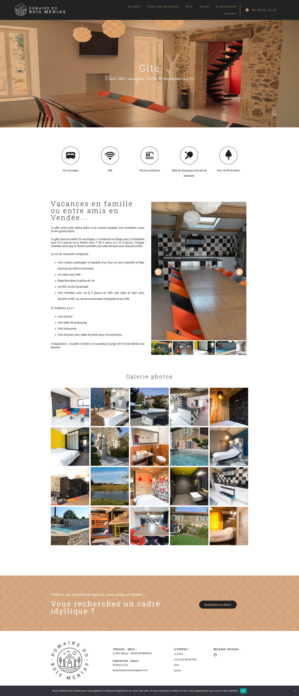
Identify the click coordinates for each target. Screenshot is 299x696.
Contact (230, 13)
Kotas (204, 6)
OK (243, 690)
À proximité (226, 6)
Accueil (134, 6)
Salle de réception (163, 6)
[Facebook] (215, 655)
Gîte (189, 6)
